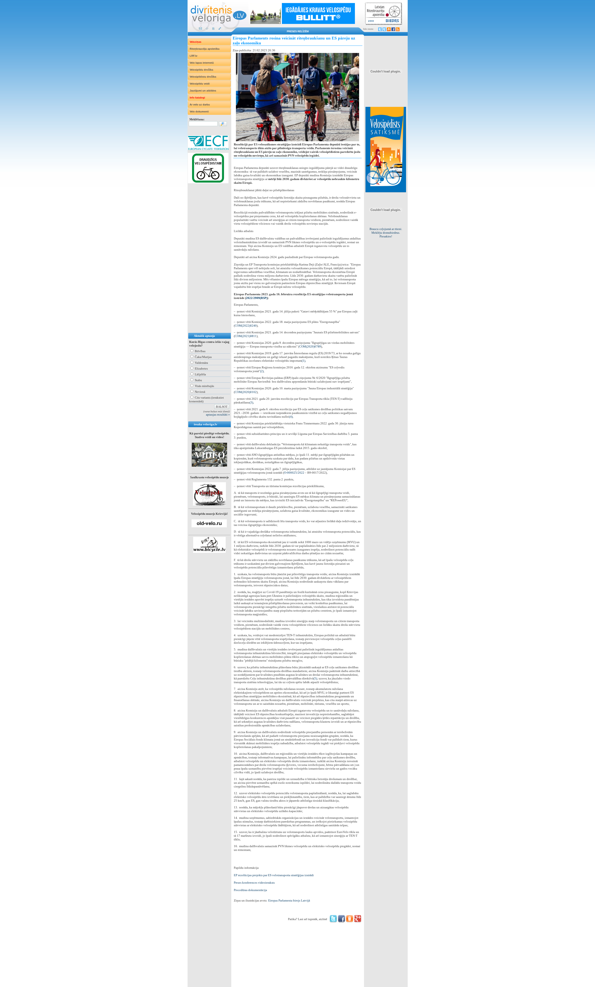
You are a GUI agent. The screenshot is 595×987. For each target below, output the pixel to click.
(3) (251, 402)
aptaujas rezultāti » (218, 414)
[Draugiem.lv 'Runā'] (349, 921)
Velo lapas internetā (202, 62)
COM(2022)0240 (246, 325)
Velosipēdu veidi (200, 83)
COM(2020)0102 (246, 392)
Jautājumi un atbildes (203, 90)
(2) (262, 371)
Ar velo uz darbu (200, 104)
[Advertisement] (206, 262)
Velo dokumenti (199, 111)
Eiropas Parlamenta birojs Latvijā (289, 900)
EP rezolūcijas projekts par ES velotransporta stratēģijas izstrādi (274, 875)
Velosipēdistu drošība (203, 76)
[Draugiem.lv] (389, 29)
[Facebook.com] (393, 29)
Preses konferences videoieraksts (254, 882)
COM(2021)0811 (246, 336)
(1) (303, 360)
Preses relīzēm (298, 31)
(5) (315, 678)
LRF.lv (193, 55)
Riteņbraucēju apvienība (204, 48)
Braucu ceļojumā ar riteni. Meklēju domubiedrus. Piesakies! (386, 232)
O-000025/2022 (294, 472)
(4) (291, 416)
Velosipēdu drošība (201, 69)
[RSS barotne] (398, 29)
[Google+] (357, 921)
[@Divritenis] (384, 29)
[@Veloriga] (380, 29)
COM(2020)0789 (310, 346)
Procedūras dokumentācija (250, 890)
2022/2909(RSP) (256, 298)
